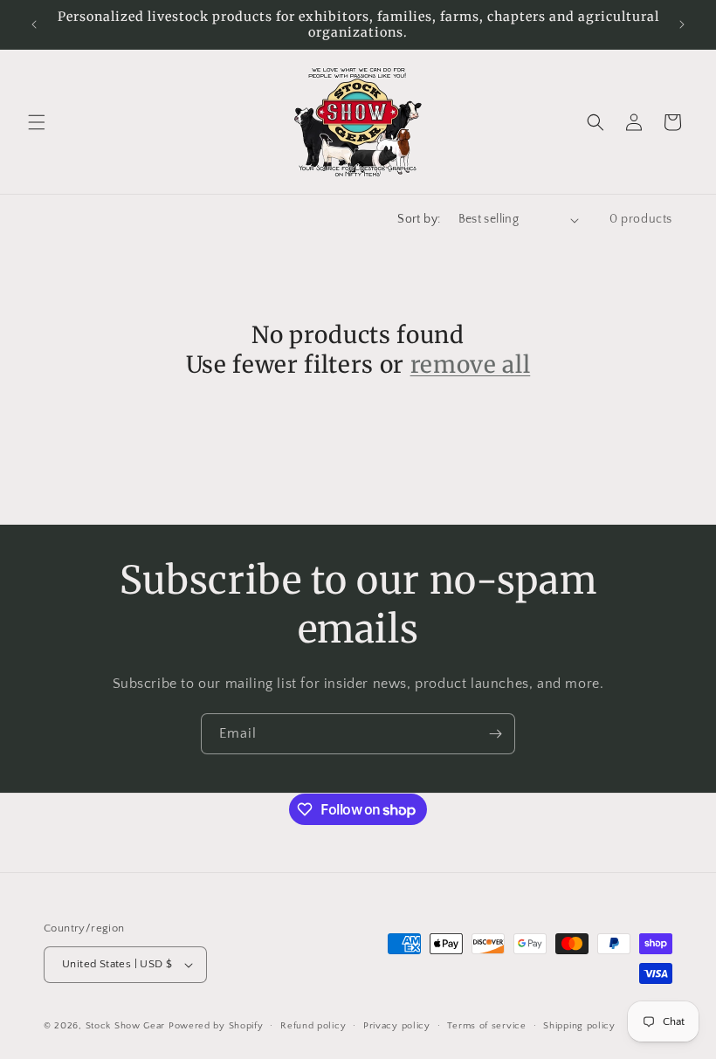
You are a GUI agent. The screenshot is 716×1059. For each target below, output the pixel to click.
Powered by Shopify (216, 1026)
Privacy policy (396, 1026)
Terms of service (486, 1026)
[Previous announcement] (34, 24)
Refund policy (313, 1026)
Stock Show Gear (126, 1026)
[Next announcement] (682, 24)
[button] (36, 122)
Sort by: (418, 219)
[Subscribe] (495, 733)
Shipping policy (579, 1026)
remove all (470, 364)
